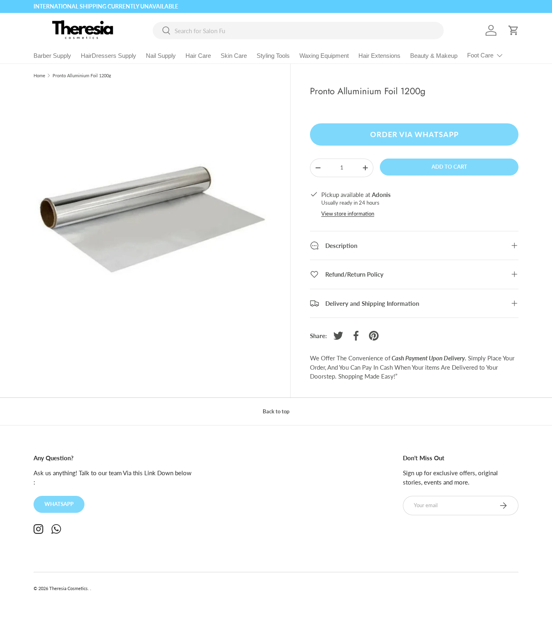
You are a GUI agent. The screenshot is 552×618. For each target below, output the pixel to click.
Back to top (276, 411)
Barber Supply (52, 55)
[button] (514, 30)
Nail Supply (161, 55)
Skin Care (234, 55)
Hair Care (198, 55)
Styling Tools (273, 55)
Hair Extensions (379, 55)
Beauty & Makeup (433, 55)
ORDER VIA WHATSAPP (414, 134)
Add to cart (449, 166)
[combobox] (298, 30)
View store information (347, 213)
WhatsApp (59, 504)
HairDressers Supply (108, 55)
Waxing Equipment (324, 55)
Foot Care (480, 55)
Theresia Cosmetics (68, 588)
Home (39, 75)
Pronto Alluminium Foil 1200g (82, 75)
